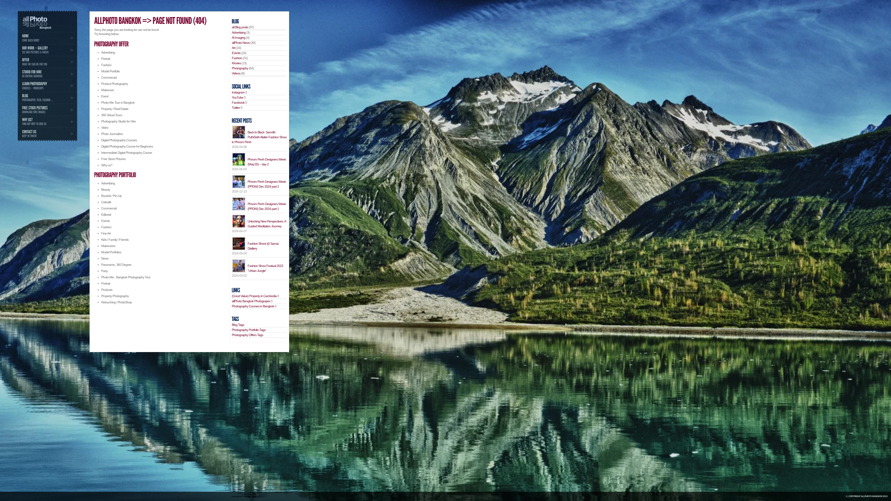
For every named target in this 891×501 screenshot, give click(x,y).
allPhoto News (241, 43)
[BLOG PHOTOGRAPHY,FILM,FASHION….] (47, 98)
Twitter (236, 107)
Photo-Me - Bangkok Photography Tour (125, 277)
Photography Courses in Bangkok (253, 306)
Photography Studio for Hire (118, 121)
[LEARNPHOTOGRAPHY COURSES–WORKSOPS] (47, 86)
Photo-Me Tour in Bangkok (118, 102)
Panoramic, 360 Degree (116, 265)
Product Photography (114, 84)
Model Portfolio (110, 71)
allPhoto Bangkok (871, 496)
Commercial (108, 77)
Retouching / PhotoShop (116, 302)
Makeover (107, 90)
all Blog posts (240, 27)
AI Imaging (238, 37)
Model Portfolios (111, 252)
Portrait (105, 59)
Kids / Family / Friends (115, 239)
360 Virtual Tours (111, 115)
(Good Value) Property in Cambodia (254, 296)
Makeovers (108, 246)
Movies (236, 63)
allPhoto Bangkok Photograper (251, 301)
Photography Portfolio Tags (248, 330)
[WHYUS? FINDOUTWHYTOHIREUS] (47, 122)
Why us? (106, 165)
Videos (236, 73)
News (104, 258)
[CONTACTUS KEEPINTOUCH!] (47, 134)
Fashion (106, 65)
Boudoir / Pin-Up (111, 196)
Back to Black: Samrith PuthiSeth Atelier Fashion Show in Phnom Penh (259, 137)
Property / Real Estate (114, 109)
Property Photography (115, 296)
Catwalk (106, 202)
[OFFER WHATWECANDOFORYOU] (47, 62)
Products (106, 290)
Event (104, 96)
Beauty (105, 189)
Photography (240, 68)
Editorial (106, 214)
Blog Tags (238, 325)
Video (104, 127)
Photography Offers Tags (247, 335)
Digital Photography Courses (119, 140)
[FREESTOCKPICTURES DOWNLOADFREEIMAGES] (47, 110)
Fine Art (106, 233)
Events (105, 221)
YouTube (237, 97)
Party (104, 271)
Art (233, 48)
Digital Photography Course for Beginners (127, 146)
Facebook (238, 102)
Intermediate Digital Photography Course (126, 152)
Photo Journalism (112, 134)
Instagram (238, 92)
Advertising (108, 52)
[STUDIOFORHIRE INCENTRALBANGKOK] (47, 74)
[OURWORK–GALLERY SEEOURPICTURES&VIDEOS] (47, 50)
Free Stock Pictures (113, 159)
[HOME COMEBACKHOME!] (47, 38)
